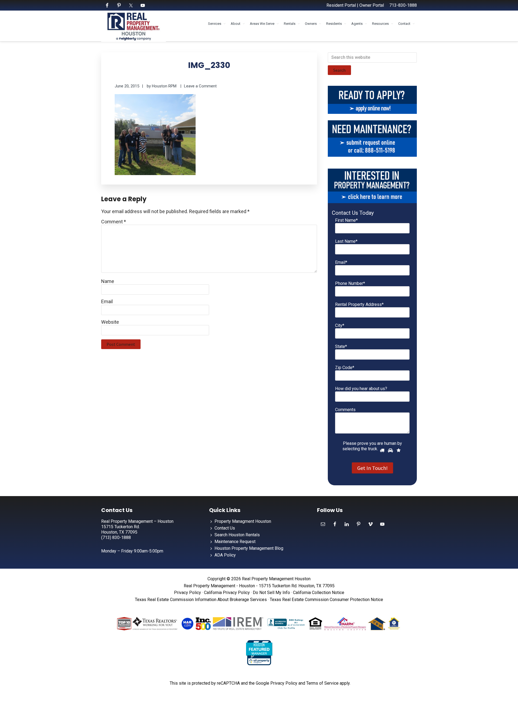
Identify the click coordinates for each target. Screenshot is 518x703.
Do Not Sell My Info (271, 592)
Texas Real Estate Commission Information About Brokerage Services (201, 599)
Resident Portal (341, 5)
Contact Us (224, 528)
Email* (341, 262)
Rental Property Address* (359, 304)
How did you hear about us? (361, 388)
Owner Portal (371, 5)
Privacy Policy (187, 592)
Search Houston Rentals (237, 534)
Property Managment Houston (242, 521)
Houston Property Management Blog (248, 548)
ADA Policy (225, 555)
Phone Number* (350, 283)
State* (341, 346)
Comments (345, 409)
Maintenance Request (234, 541)
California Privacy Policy (227, 592)
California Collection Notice (318, 592)
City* (339, 325)
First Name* (346, 220)
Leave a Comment (200, 86)
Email (107, 301)
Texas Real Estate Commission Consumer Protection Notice (326, 599)
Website (110, 322)
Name (107, 281)
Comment (113, 221)
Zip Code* (344, 367)
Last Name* (346, 241)
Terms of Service (322, 683)
